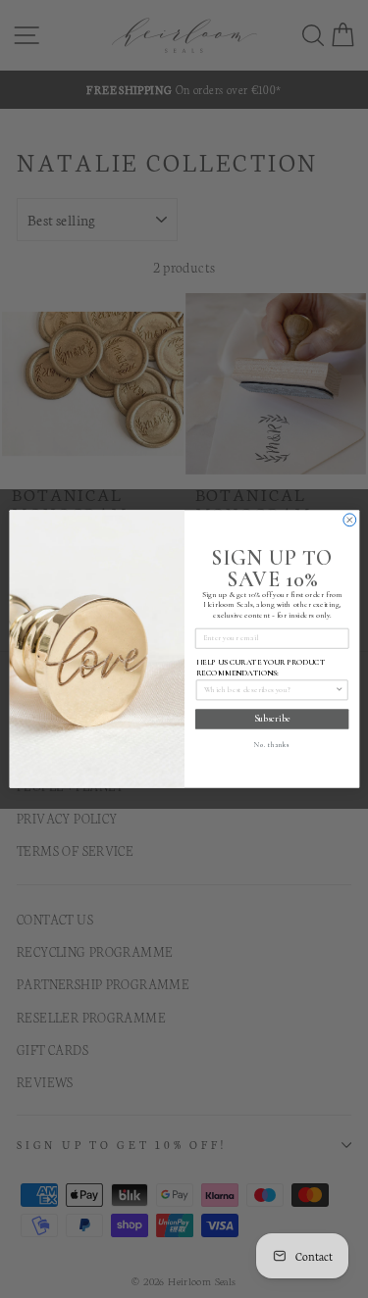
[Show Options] (339, 690)
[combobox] (269, 690)
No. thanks (271, 744)
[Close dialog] (348, 520)
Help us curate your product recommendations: (259, 666)
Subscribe (271, 719)
